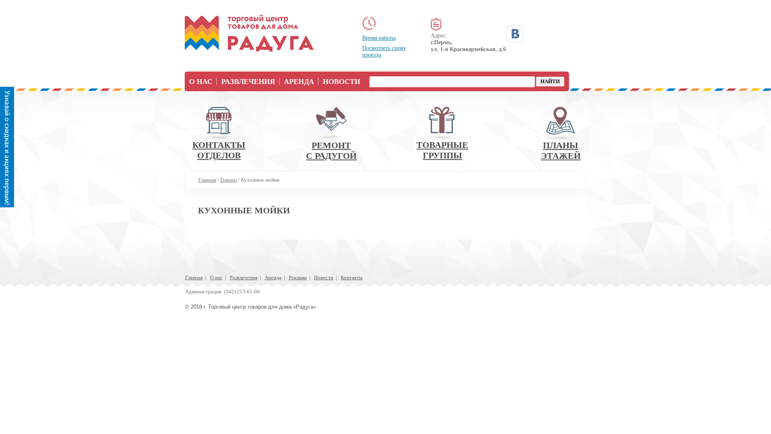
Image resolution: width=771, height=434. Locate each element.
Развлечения (248, 82)
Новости (341, 82)
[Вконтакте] (514, 33)
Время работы (379, 38)
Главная (194, 277)
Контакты (352, 277)
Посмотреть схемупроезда (384, 51)
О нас (200, 82)
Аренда (299, 82)
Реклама (298, 277)
